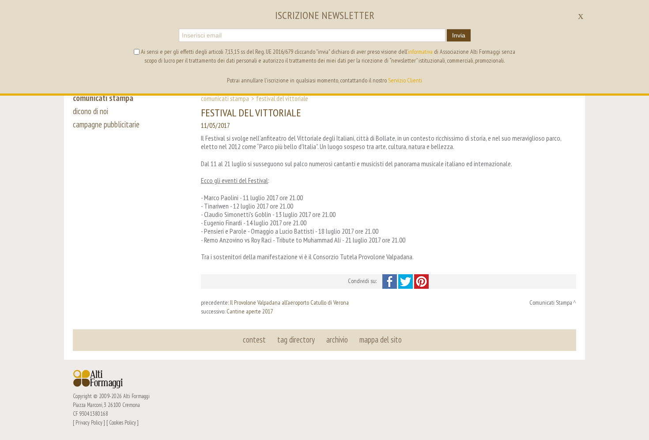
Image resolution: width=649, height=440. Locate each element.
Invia (458, 35)
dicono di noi (90, 111)
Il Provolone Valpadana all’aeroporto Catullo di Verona (289, 302)
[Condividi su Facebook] (390, 281)
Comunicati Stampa (225, 98)
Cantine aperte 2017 (249, 311)
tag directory (296, 339)
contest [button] (254, 339)
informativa (420, 52)
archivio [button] (337, 339)
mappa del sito (380, 339)
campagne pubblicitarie (106, 124)
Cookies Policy (122, 422)
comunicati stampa (103, 98)
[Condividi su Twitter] (406, 281)
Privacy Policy (88, 422)
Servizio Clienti (405, 80)
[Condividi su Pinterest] (421, 281)
